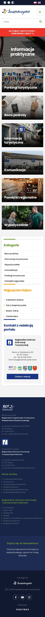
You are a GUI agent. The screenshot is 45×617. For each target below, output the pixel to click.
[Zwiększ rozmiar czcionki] (5, 2)
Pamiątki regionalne (14, 281)
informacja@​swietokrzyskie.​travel (22, 360)
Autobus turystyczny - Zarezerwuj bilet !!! (22, 32)
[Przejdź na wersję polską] (35, 3)
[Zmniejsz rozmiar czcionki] (9, 2)
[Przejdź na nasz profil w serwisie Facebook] (15, 597)
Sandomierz (12, 316)
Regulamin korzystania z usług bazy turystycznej (22, 518)
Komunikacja (11, 270)
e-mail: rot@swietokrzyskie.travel (15, 434)
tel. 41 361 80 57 (8, 431)
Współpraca (8, 513)
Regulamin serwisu (11, 523)
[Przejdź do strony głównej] (17, 11)
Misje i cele (7, 510)
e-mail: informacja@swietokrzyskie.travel (18, 468)
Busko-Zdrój (12, 310)
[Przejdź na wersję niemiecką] (39, 3)
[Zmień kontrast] (13, 2)
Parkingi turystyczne (15, 275)
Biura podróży (11, 253)
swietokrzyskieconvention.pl (14, 484)
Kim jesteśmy (8, 508)
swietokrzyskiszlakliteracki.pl (14, 492)
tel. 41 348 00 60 (8, 465)
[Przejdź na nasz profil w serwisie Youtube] (22, 597)
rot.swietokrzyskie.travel (12, 479)
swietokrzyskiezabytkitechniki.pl (15, 489)
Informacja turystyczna (16, 259)
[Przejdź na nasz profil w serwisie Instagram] (29, 597)
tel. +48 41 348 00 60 (22, 357)
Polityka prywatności (11, 521)
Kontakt (6, 515)
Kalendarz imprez (15, 299)
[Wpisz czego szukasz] (40, 22)
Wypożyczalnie (12, 264)
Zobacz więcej (22, 376)
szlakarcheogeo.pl (10, 487)
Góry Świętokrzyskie (16, 305)
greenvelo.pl (8, 482)
